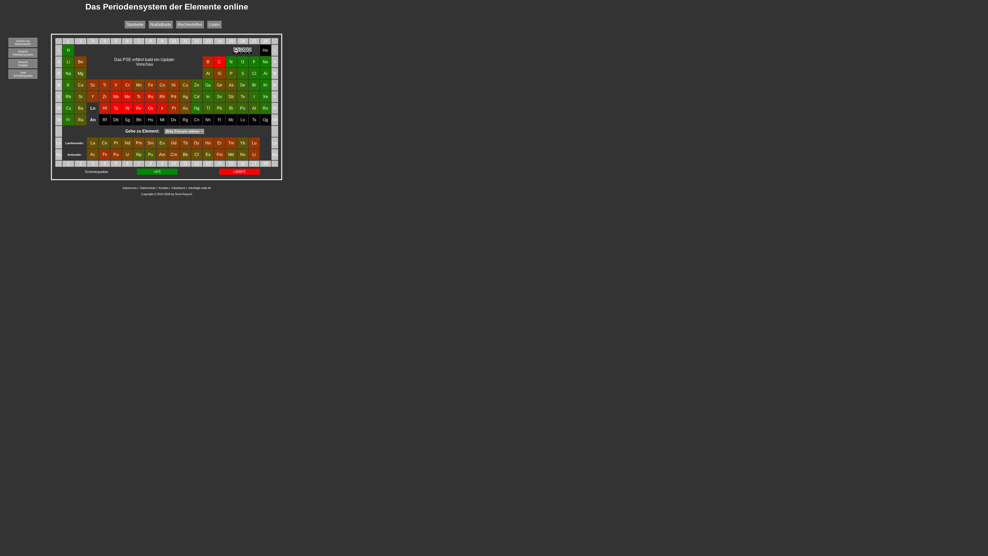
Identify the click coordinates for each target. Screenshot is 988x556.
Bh (139, 120)
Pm (139, 143)
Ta (116, 108)
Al (208, 73)
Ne (265, 62)
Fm (220, 154)
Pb (219, 108)
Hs (150, 120)
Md (231, 154)
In (208, 96)
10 (173, 41)
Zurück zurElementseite (23, 42)
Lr (254, 154)
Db (116, 120)
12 (196, 41)
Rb (68, 96)
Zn (196, 85)
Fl (219, 120)
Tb (185, 143)
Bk (185, 154)
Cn (196, 120)
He (265, 50)
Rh (162, 96)
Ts (254, 120)
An (58, 154)
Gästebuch (178, 187)
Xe (265, 96)
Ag (185, 96)
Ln (58, 143)
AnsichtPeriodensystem (23, 53)
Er (219, 143)
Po (242, 108)
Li (68, 62)
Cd (196, 96)
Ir (162, 108)
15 (231, 41)
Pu (150, 154)
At (254, 108)
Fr (68, 120)
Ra (80, 120)
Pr (116, 143)
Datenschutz (148, 187)
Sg (127, 120)
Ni (174, 85)
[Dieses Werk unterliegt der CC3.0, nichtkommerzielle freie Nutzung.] (242, 52)
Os (150, 108)
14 (219, 41)
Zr (105, 96)
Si (220, 73)
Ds (173, 120)
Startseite (135, 24)
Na (68, 73)
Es (208, 154)
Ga (208, 85)
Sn (219, 96)
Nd (127, 143)
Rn (265, 108)
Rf (105, 120)
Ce (104, 143)
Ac (92, 154)
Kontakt (163, 187)
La (93, 143)
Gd (174, 143)
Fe (150, 85)
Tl (208, 108)
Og (265, 120)
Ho (208, 143)
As (231, 85)
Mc (231, 120)
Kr (265, 85)
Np (139, 154)
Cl (254, 73)
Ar (265, 73)
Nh (208, 120)
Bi (231, 108)
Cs (68, 108)
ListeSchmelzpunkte (23, 74)
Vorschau (144, 64)
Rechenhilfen (190, 24)
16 (242, 41)
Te (243, 96)
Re (139, 108)
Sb (231, 96)
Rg (185, 120)
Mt (162, 120)
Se (242, 85)
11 (185, 41)
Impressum (129, 187)
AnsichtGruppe (23, 63)
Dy (196, 143)
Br (254, 85)
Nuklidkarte (160, 24)
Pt (174, 108)
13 (208, 41)
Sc (92, 85)
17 (254, 41)
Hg (196, 108)
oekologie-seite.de (199, 187)
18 (265, 41)
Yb (242, 143)
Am (162, 154)
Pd (173, 96)
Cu (185, 85)
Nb (116, 96)
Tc (139, 96)
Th (104, 154)
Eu (162, 143)
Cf (197, 154)
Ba (80, 108)
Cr (127, 85)
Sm (150, 143)
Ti (104, 85)
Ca (80, 85)
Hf (105, 108)
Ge (219, 85)
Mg (80, 73)
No (242, 154)
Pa (116, 154)
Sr (80, 96)
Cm (174, 154)
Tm (231, 143)
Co (162, 85)
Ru (150, 96)
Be (80, 62)
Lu (254, 143)
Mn (139, 85)
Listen (214, 24)
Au (185, 108)
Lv (243, 120)
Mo (127, 96)
